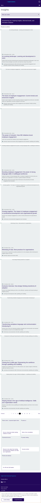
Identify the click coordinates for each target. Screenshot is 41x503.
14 (27, 413)
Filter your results (8, 15)
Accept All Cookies (18, 499)
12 (22, 413)
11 (19, 413)
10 (17, 413)
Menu (2, 5)
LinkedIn (4, 481)
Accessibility (3, 490)
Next (39, 413)
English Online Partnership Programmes (8, 475)
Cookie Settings (7, 499)
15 (29, 413)
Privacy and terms (4, 488)
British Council (3, 2)
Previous (2, 413)
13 (24, 413)
